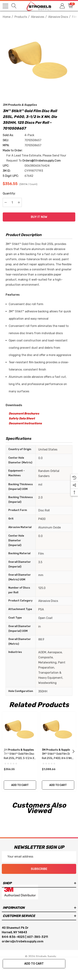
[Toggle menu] (5, 6)
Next (73, 751)
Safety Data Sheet (22, 418)
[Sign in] (62, 5)
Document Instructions (25, 423)
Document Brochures (24, 413)
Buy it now (39, 217)
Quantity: (9, 193)
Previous (4, 751)
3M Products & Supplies (20, 104)
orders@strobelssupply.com (41, 160)
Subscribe (39, 869)
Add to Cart (34, 963)
